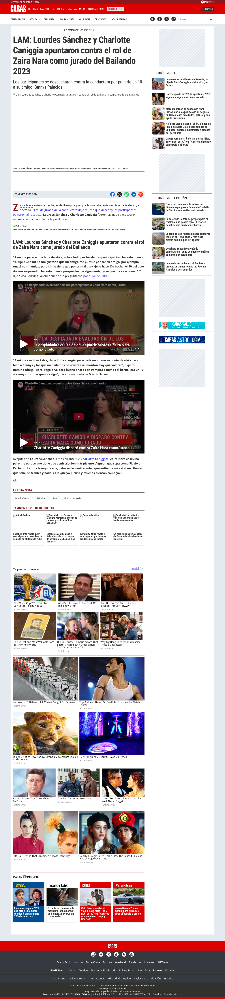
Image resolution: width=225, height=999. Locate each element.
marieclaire (62, 886)
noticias (28, 886)
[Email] (140, 194)
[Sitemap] (131, 954)
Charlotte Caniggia (94, 459)
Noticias (33, 9)
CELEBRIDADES (71, 30)
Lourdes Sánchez (23, 498)
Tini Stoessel (101, 19)
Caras (72, 970)
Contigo (83, 970)
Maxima (169, 970)
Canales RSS (59, 978)
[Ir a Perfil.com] (207, 2)
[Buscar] (211, 18)
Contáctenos (97, 978)
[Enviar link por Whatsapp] (126, 194)
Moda (82, 9)
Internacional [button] (96, 9)
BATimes (163, 962)
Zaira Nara (42, 498)
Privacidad (114, 978)
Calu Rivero (49, 19)
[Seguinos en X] (166, 19)
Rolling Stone (126, 970)
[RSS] (124, 954)
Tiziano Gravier (18, 19)
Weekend (120, 962)
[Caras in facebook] (159, 19)
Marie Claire (93, 962)
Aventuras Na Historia (103, 970)
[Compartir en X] (119, 194)
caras (95, 886)
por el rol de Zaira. (95, 276)
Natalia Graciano (119, 19)
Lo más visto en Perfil (171, 197)
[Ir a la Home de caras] (18, 11)
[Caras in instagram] (152, 19)
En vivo (209, 9)
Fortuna (107, 962)
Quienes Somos (78, 978)
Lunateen (149, 962)
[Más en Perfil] (31, 877)
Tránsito (168, 978)
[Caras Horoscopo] (182, 342)
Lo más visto (163, 72)
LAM (55, 498)
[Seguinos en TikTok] (173, 19)
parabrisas (128, 886)
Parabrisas (135, 962)
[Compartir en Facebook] (112, 194)
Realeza (72, 9)
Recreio (157, 970)
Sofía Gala (35, 19)
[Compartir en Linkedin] (133, 194)
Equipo (127, 978)
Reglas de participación (147, 978)
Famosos (45, 9)
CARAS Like (115, 8)
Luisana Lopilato (66, 19)
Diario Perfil (64, 962)
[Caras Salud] (182, 328)
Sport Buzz (143, 970)
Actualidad (58, 9)
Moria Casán (84, 19)
